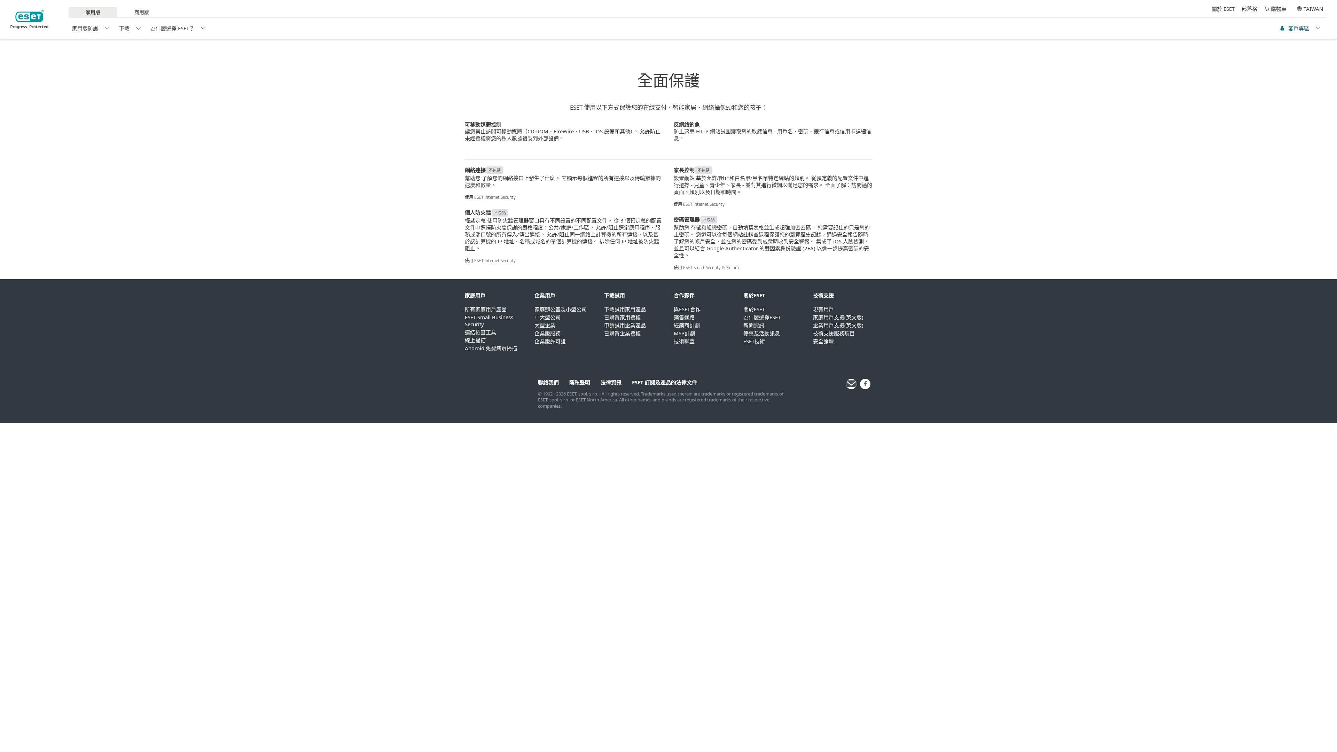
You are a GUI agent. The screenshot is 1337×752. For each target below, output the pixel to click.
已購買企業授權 (622, 333)
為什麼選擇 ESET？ (172, 28)
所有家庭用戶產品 (486, 309)
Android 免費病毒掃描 (491, 348)
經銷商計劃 (687, 325)
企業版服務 (547, 333)
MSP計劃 (684, 333)
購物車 (1279, 8)
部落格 (1249, 8)
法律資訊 (611, 382)
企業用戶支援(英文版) (838, 325)
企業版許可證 (550, 341)
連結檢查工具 (480, 332)
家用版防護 (85, 28)
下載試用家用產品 (625, 309)
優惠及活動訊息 (761, 333)
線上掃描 (475, 340)
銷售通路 (684, 317)
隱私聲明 (579, 382)
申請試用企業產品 (625, 325)
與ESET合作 (687, 309)
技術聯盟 (684, 341)
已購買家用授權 (622, 317)
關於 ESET (1223, 8)
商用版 (141, 12)
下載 (124, 28)
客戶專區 (1298, 28)
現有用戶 (823, 309)
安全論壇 (823, 341)
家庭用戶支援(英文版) (838, 317)
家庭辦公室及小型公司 (560, 309)
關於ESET (754, 309)
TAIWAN (1313, 8)
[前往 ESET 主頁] (30, 19)
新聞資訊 (753, 325)
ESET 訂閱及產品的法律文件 (664, 382)
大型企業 (544, 325)
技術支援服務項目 (834, 333)
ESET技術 (754, 341)
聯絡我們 (548, 382)
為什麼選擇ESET (762, 317)
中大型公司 (547, 317)
